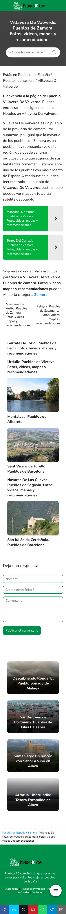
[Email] (61, 909)
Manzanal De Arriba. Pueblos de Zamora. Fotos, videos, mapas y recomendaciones (18, 314)
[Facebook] (4, 909)
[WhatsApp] (42, 909)
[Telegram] (51, 909)
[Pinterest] (33, 909)
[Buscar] (52, 51)
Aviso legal (11, 889)
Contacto (37, 892)
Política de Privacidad (33, 889)
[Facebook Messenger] (14, 909)
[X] (23, 909)
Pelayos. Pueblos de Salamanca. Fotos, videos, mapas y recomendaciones (48, 314)
